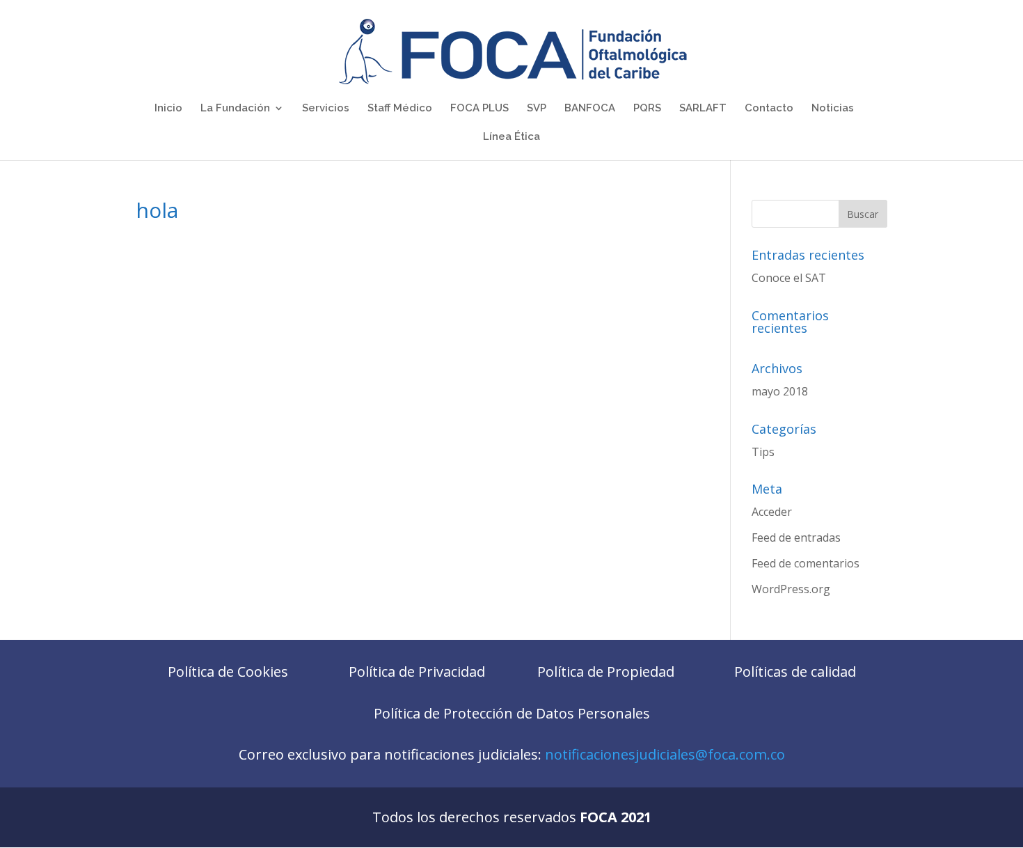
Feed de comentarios (805, 563)
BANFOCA (589, 108)
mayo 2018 (780, 391)
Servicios (325, 108)
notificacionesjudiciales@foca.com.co (665, 754)
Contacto (769, 108)
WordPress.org (791, 589)
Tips (763, 452)
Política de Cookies (228, 671)
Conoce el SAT (789, 277)
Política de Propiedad (605, 671)
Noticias (832, 108)
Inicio (168, 108)
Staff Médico (399, 108)
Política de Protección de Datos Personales (512, 713)
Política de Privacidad (417, 671)
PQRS (647, 108)
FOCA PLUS (479, 108)
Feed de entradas (796, 537)
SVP (536, 108)
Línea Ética (511, 137)
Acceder (772, 511)
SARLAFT (703, 108)
